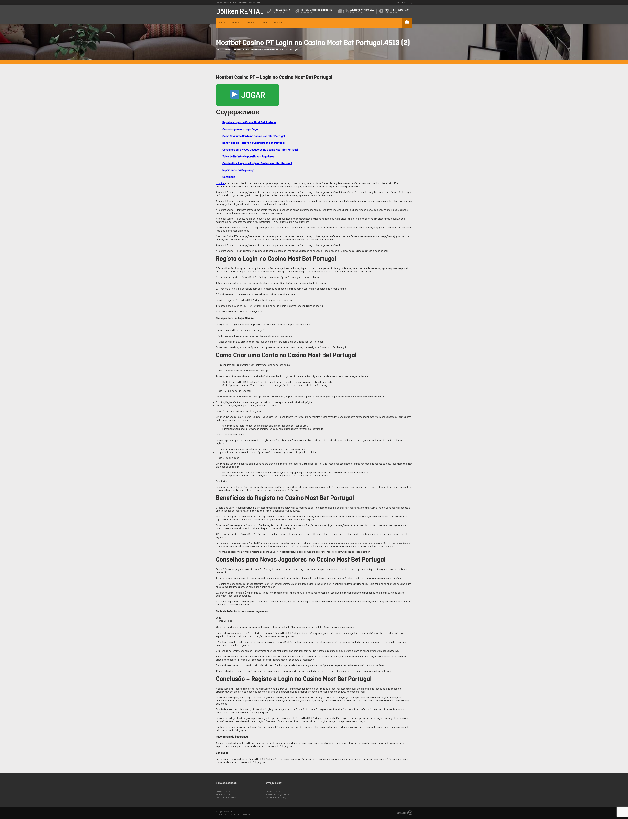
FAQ (410, 2)
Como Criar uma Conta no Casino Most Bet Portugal (253, 136)
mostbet (220, 183)
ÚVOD (222, 22)
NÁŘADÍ (236, 22)
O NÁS (264, 22)
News (227, 49)
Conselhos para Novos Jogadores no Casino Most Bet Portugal (260, 149)
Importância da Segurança (238, 170)
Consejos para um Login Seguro (241, 129)
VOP (397, 2)
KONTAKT (279, 22)
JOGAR (252, 94)
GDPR (403, 2)
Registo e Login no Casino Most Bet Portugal (249, 122)
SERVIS (250, 22)
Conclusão (228, 177)
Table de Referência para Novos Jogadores (248, 156)
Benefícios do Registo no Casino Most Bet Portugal (253, 143)
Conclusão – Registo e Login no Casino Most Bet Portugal (257, 163)
